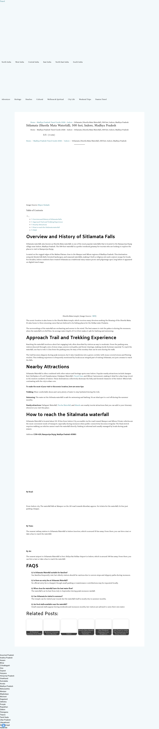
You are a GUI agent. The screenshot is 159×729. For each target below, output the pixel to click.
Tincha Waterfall (64, 405)
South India (78, 62)
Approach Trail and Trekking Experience (48, 222)
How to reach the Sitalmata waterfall (46, 227)
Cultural (39, 99)
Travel (2, 1)
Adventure (6, 99)
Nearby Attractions (40, 225)
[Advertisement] (79, 81)
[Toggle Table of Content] (27, 217)
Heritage (17, 99)
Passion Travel (101, 99)
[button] (7, 62)
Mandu (78, 405)
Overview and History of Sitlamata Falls (47, 219)
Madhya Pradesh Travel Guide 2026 (47, 141)
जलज (94, 316)
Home (28, 141)
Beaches (29, 99)
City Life (71, 99)
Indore (67, 141)
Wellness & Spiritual (55, 99)
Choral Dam (78, 376)
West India (19, 62)
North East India (62, 62)
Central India (33, 62)
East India (47, 62)
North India (6, 62)
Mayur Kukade (44, 205)
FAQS (35, 230)
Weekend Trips (85, 99)
